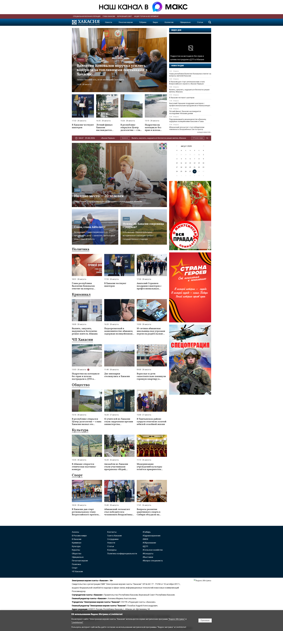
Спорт (77, 475)
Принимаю (205, 620)
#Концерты (148, 553)
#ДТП (145, 546)
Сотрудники (112, 539)
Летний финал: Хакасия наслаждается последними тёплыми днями (185, 112)
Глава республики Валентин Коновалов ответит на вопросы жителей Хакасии (190, 75)
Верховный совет (124, 16)
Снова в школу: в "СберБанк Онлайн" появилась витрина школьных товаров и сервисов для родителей (200, 138)
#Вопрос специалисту (153, 560)
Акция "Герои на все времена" (146, 16)
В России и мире (149, 138)
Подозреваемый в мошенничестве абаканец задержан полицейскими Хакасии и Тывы (187, 120)
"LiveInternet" (77, 622)
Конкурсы (112, 550)
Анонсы (75, 532)
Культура (80, 430)
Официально (185, 22)
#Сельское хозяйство (153, 550)
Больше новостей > (204, 132)
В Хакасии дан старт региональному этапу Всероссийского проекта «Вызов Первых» (187, 83)
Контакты (112, 532)
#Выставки (148, 557)
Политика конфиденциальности (122, 553)
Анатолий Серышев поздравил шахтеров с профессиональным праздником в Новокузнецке (189, 104)
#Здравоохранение (152, 535)
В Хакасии (76, 539)
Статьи (200, 22)
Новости (108, 22)
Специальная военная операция (86, 16)
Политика (80, 249)
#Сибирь (147, 532)
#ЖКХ (145, 539)
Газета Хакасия (114, 535)
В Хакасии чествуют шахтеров (181, 98)
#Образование (149, 543)
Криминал (81, 294)
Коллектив (169, 22)
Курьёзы (76, 550)
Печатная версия (126, 22)
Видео (155, 22)
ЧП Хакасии (82, 339)
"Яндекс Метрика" (176, 619)
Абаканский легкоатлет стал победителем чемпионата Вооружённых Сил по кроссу (186, 128)
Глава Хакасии (109, 16)
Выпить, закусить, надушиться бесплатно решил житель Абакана (189, 91)
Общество (81, 384)
